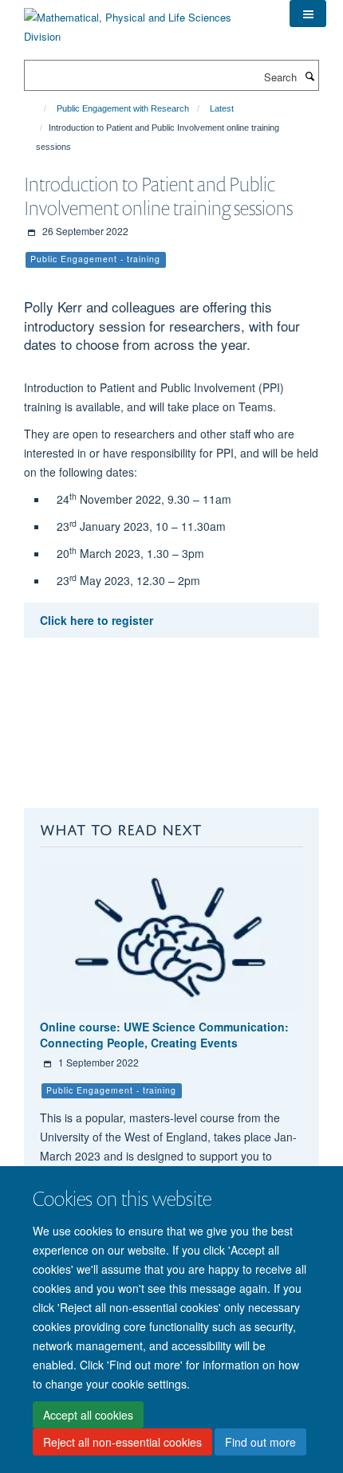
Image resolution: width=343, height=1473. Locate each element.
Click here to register (96, 620)
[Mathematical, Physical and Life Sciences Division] (145, 21)
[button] (308, 13)
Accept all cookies (88, 1415)
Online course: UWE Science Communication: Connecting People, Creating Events (164, 1035)
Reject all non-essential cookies (122, 1442)
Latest (222, 108)
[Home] (38, 108)
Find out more (260, 1442)
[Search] (309, 75)
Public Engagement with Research (123, 108)
